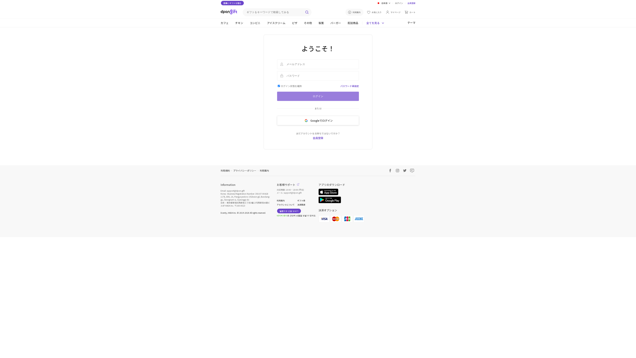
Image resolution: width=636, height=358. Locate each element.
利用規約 (225, 170)
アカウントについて (286, 204)
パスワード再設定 (349, 86)
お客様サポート (286, 185)
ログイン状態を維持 (291, 86)
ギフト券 (301, 200)
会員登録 (411, 3)
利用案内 (264, 170)
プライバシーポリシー (244, 170)
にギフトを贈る (232, 3)
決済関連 (301, 204)
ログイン (399, 3)
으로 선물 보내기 (289, 210)
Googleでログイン (321, 120)
